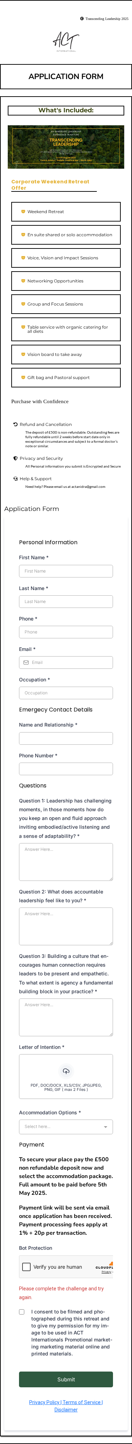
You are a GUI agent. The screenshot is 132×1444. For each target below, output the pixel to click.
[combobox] (66, 1127)
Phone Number (38, 755)
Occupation (34, 679)
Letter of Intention (41, 1047)
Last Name (33, 588)
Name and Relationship (48, 725)
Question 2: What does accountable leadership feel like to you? (61, 896)
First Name (34, 557)
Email (27, 649)
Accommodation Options (50, 1112)
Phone (28, 619)
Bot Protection (35, 1248)
